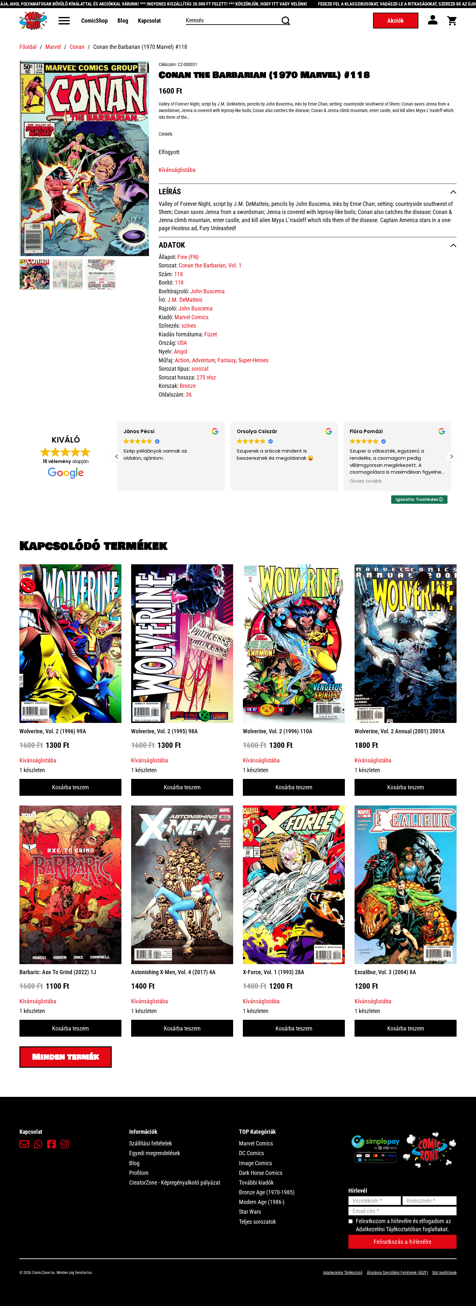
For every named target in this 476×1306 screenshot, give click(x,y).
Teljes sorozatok (257, 1221)
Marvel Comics (192, 317)
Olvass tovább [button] (253, 481)
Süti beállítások (444, 1272)
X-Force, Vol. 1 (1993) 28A (273, 972)
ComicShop (94, 20)
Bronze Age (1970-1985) (267, 1192)
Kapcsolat (149, 20)
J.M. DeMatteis (184, 299)
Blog (123, 20)
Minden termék (65, 1057)
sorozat (200, 368)
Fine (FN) (188, 256)
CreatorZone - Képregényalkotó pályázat (174, 1182)
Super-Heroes (253, 360)
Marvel (53, 46)
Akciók (395, 20)
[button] (140, 69)
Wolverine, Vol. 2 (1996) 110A (277, 731)
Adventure (203, 360)
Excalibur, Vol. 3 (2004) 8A (385, 972)
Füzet (210, 334)
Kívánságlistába (177, 169)
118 (178, 274)
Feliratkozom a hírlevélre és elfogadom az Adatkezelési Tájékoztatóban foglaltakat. (403, 1225)
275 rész (206, 377)
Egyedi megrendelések (154, 1153)
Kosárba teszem (70, 787)
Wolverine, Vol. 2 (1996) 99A (52, 731)
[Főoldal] (33, 20)
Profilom (139, 1172)
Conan (77, 46)
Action (182, 360)
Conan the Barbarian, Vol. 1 (210, 265)
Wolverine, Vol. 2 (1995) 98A (164, 731)
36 (189, 394)
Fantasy (227, 360)
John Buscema (207, 291)
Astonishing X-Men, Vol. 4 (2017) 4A (173, 972)
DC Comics (251, 1153)
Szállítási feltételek (150, 1143)
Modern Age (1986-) (262, 1202)
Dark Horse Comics (260, 1172)
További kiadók (256, 1182)
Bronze (188, 385)
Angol (180, 351)
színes (188, 325)
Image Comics (255, 1163)
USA (182, 342)
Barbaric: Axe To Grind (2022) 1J (57, 972)
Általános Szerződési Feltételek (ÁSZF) (397, 1272)
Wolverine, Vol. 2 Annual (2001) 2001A (400, 731)
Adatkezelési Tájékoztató (342, 1272)
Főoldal (28, 46)
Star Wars (250, 1211)
